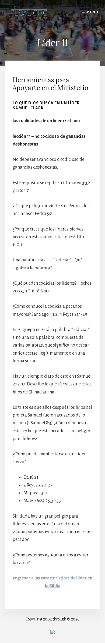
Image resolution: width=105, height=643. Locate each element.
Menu (92, 12)
